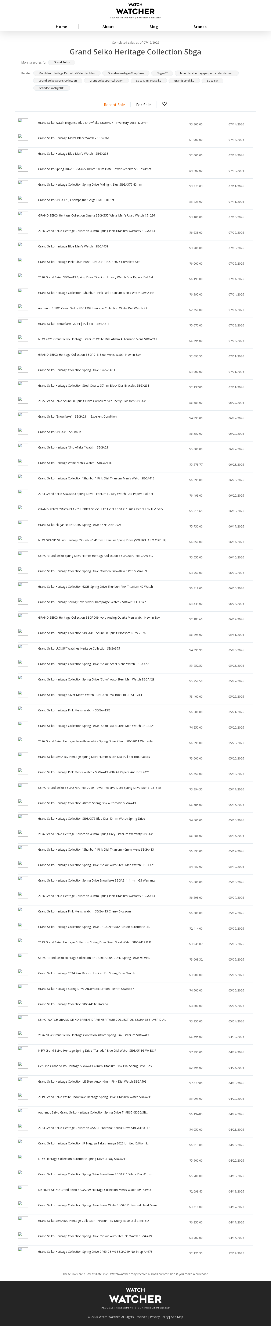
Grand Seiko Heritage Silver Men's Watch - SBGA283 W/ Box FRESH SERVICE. (90, 695)
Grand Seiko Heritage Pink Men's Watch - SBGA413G (74, 710)
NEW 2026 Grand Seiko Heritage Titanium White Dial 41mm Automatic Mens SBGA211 (97, 339)
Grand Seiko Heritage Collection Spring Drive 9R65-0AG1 (76, 370)
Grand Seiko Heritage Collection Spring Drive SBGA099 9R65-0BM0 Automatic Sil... (94, 927)
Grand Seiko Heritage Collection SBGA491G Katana (73, 1004)
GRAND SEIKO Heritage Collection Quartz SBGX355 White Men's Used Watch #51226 (96, 215)
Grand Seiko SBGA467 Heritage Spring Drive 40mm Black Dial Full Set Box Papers (94, 757)
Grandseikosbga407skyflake (126, 73)
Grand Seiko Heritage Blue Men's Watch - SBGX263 (73, 153)
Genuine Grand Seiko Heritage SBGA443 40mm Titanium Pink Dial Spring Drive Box (95, 1066)
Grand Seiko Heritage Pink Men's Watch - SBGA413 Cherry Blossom (84, 911)
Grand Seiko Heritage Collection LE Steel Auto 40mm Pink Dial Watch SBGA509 (92, 1081)
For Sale (143, 104)
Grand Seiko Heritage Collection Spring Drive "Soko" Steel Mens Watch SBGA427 (93, 664)
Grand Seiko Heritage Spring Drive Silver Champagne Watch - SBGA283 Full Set (92, 602)
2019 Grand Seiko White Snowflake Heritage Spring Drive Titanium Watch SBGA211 (95, 1097)
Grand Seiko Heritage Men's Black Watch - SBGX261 (73, 138)
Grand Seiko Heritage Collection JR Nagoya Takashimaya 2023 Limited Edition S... (93, 1143)
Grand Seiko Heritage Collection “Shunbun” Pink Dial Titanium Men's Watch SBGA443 (96, 293)
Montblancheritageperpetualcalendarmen (206, 73)
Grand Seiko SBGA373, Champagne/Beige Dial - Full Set (76, 200)
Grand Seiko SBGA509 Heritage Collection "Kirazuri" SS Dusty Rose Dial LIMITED (93, 1221)
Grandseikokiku (184, 80)
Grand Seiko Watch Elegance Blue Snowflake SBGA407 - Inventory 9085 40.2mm (93, 123)
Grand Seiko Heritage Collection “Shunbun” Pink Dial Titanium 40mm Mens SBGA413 (96, 849)
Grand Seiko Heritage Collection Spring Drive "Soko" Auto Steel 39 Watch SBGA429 (95, 1236)
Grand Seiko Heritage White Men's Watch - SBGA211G (75, 463)
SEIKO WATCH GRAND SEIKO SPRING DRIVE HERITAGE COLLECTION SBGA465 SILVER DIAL (102, 1020)
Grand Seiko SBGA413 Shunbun (59, 432)
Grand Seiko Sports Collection (58, 80)
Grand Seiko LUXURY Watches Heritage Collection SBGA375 (79, 648)
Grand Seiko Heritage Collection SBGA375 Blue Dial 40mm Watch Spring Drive (91, 818)
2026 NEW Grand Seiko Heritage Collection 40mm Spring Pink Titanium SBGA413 (93, 1035)
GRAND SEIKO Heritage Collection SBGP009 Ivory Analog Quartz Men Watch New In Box (99, 617)
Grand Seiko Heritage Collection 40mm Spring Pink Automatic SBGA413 (87, 803)
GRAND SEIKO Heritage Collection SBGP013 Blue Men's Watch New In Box (89, 355)
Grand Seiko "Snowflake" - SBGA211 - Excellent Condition (77, 416)
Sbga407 (162, 73)
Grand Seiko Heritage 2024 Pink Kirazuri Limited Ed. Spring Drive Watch (86, 973)
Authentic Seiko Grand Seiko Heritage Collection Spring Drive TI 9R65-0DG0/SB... (93, 1112)
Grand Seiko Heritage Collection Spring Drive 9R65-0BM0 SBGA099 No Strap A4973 (95, 1252)
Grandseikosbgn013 (52, 88)
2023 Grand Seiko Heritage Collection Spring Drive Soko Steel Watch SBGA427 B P (94, 942)
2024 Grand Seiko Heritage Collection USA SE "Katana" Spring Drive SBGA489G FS (94, 1128)
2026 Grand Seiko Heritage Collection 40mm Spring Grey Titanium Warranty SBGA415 (96, 834)
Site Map (177, 1317)
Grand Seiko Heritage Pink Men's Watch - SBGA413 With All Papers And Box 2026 (93, 772)
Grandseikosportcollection (106, 80)
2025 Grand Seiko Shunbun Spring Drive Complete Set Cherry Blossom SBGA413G (94, 401)
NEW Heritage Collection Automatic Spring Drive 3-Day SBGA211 (82, 1159)
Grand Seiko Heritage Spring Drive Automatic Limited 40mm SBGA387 (86, 989)
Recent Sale (114, 104)
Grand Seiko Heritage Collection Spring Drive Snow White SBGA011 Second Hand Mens (97, 1205)
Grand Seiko (62, 62)
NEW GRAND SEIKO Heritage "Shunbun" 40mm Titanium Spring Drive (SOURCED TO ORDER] (102, 540)
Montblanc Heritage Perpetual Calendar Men (67, 73)
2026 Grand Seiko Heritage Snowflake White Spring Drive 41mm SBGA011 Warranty (95, 741)
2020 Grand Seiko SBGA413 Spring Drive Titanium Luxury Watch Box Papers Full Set (95, 277)
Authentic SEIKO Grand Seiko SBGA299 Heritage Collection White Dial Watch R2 (92, 308)
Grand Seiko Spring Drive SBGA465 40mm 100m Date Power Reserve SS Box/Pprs (94, 169)
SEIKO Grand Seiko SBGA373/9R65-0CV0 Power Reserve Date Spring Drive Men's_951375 (99, 788)
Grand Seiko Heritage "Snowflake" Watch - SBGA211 (74, 447)
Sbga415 (212, 80)
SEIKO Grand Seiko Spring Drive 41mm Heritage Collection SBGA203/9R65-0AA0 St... (95, 556)
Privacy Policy (159, 1317)
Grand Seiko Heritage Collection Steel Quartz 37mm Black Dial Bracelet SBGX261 (93, 385)
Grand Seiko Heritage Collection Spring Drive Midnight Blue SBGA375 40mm (90, 184)
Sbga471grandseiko (148, 80)
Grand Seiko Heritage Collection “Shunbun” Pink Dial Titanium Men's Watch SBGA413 (96, 478)
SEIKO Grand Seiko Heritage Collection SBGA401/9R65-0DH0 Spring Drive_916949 (94, 958)
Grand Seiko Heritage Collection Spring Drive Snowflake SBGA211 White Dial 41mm (95, 1174)
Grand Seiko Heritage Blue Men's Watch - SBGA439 (73, 246)
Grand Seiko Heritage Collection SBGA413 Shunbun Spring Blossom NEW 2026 (92, 633)
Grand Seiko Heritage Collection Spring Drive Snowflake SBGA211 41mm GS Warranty (96, 880)
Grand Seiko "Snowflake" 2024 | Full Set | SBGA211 (73, 324)
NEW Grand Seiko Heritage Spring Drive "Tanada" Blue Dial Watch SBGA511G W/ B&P (97, 1050)
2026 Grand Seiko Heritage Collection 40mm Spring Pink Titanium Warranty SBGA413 (96, 231)
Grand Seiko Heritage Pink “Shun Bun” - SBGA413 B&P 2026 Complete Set (89, 262)
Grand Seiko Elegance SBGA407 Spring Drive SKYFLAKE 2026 (80, 525)
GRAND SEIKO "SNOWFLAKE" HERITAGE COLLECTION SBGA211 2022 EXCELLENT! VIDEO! (100, 509)
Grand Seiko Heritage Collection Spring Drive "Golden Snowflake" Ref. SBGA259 (92, 571)
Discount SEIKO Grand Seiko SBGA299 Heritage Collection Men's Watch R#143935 (94, 1190)
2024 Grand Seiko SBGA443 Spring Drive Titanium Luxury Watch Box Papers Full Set (95, 494)
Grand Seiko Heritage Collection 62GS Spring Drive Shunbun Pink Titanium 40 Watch (95, 587)
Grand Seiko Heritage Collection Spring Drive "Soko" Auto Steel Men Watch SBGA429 (96, 679)
